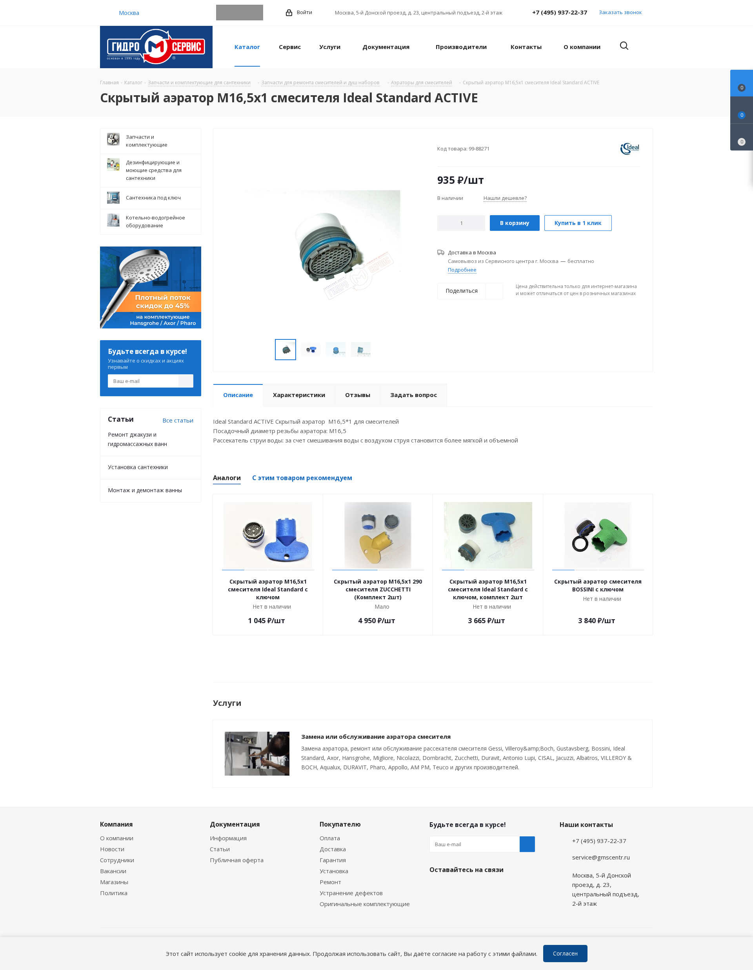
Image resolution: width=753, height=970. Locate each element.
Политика (113, 893)
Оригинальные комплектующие (365, 904)
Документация (235, 824)
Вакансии (113, 871)
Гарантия (333, 860)
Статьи (220, 849)
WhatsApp (239, 12)
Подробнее (462, 269)
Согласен (565, 953)
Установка (334, 871)
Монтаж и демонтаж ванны (145, 490)
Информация (228, 838)
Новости (112, 849)
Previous (265, 349)
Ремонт (330, 882)
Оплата (330, 838)
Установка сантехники (138, 467)
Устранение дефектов (351, 893)
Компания (116, 824)
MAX (255, 12)
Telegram (224, 12)
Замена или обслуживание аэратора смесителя (376, 736)
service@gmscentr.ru (601, 857)
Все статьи (177, 420)
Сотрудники (117, 860)
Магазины (114, 882)
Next (380, 349)
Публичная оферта (237, 860)
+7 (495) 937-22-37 (559, 12)
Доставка (333, 849)
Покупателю (340, 824)
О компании (116, 838)
